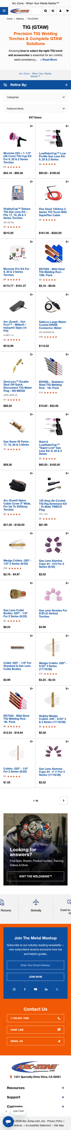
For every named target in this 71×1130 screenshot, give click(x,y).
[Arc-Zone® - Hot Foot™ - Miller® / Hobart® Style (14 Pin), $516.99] (18, 306)
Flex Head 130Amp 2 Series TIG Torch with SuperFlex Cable (53, 212)
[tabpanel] (35, 849)
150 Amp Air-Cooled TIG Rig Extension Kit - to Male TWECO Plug (53, 505)
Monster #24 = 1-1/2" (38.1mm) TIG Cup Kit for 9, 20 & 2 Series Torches (17, 158)
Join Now (35, 976)
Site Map (59, 1125)
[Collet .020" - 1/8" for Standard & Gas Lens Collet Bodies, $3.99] (18, 647)
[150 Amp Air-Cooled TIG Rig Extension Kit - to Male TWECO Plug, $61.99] (53, 485)
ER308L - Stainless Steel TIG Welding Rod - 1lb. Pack (51, 385)
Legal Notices (15, 1125)
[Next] (64, 801)
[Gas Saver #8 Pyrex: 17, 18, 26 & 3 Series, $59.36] (18, 426)
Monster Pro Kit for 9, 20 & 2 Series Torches (16, 272)
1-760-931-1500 (20, 1018)
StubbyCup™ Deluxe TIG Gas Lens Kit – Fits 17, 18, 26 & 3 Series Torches (16, 213)
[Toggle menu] (4, 11)
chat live (17, 1029)
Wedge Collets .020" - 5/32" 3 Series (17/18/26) (53, 666)
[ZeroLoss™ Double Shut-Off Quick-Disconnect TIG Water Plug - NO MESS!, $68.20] (18, 366)
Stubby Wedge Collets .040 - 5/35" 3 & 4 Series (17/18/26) (52, 719)
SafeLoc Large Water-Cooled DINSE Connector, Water (53, 325)
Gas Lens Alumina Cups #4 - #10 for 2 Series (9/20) (51, 563)
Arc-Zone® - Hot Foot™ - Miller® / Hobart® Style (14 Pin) (15, 326)
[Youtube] (35, 989)
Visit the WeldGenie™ (35, 876)
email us (17, 1041)
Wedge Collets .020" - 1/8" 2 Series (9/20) (17, 562)
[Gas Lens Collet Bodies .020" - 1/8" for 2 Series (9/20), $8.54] (18, 595)
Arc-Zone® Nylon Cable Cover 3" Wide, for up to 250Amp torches (17, 505)
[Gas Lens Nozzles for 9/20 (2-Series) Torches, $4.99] (53, 595)
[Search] (45, 11)
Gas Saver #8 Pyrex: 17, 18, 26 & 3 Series (16, 443)
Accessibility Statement (39, 1125)
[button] (36, 903)
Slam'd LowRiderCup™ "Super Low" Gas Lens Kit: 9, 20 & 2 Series (50, 448)
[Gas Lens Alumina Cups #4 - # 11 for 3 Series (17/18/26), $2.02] (53, 753)
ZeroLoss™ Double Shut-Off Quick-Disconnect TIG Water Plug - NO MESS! (17, 386)
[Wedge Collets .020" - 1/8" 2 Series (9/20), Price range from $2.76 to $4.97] (18, 545)
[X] (57, 989)
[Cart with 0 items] (67, 11)
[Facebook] (24, 989)
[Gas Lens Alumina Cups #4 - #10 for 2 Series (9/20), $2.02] (53, 545)
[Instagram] (14, 989)
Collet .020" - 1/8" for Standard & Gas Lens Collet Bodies (17, 666)
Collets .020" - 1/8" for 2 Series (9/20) (15, 770)
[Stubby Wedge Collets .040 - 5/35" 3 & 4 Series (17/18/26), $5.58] (53, 700)
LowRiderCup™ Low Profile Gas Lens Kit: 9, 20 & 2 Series (52, 156)
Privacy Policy (55, 1121)
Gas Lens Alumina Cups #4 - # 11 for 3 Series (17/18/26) (52, 772)
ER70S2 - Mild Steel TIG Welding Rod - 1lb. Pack (16, 719)
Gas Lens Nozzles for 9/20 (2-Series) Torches (53, 613)
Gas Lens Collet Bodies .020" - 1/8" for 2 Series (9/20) (15, 613)
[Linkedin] (46, 989)
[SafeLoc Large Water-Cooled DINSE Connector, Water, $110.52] (53, 306)
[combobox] (35, 108)
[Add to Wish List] (31, 126)
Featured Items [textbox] (15, 108)
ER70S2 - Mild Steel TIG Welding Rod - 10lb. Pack (52, 272)
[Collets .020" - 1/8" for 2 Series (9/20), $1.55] (18, 753)
